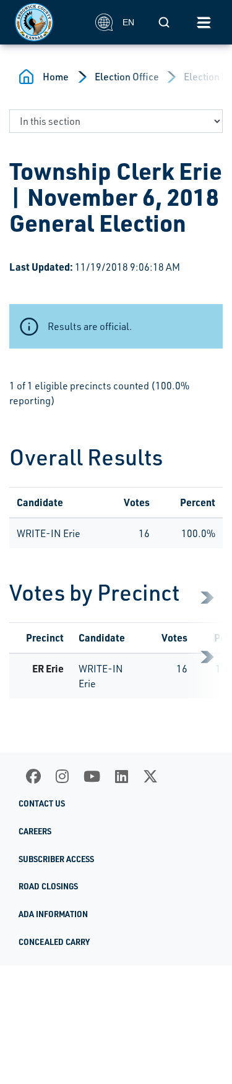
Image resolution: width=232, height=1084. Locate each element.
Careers (35, 831)
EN (128, 22)
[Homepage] (48, 22)
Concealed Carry (54, 942)
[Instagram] (62, 776)
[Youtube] (92, 776)
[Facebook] (33, 776)
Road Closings (48, 886)
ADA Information (53, 914)
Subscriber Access (56, 859)
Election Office (127, 76)
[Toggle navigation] (203, 22)
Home (56, 76)
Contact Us (42, 803)
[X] (150, 776)
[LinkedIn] (121, 776)
